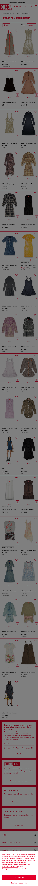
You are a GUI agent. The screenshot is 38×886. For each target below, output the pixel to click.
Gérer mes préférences (10, 866)
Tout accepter (19, 877)
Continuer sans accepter (19, 883)
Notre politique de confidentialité (13, 869)
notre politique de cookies (11, 871)
